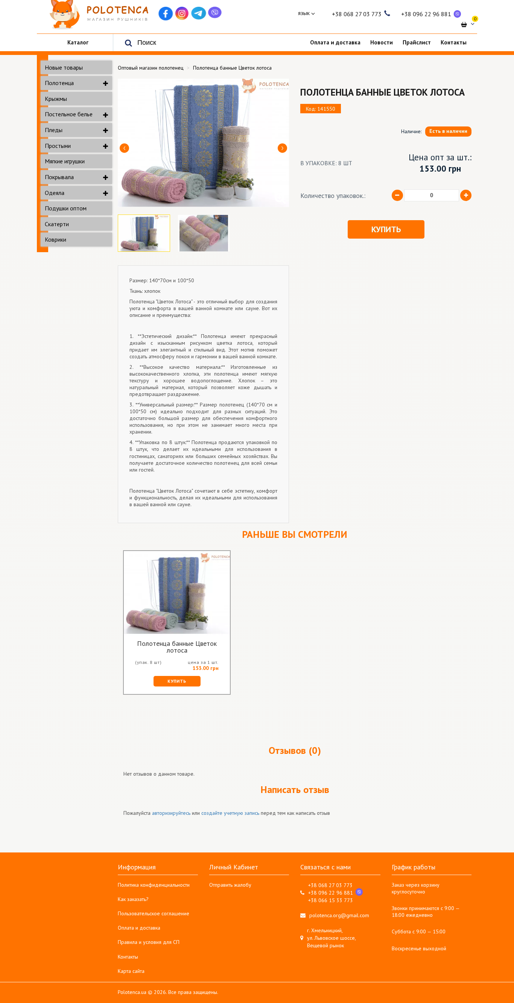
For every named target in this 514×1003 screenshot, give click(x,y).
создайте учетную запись (230, 813)
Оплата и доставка (139, 927)
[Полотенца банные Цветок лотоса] (203, 143)
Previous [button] (124, 148)
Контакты (128, 956)
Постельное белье (69, 114)
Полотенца (59, 83)
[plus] (465, 195)
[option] (203, 143)
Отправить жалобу (230, 884)
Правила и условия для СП (148, 942)
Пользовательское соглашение (153, 913)
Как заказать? (133, 899)
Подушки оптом (66, 208)
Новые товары (64, 67)
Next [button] (282, 148)
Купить (386, 229)
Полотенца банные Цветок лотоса (177, 647)
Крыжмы (56, 98)
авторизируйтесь (171, 813)
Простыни (58, 145)
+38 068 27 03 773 (357, 14)
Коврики (55, 239)
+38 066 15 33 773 (330, 900)
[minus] (397, 195)
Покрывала (59, 177)
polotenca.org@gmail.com (339, 915)
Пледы (53, 130)
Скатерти (57, 224)
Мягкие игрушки (65, 161)
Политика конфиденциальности (154, 884)
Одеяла (54, 192)
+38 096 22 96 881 (426, 14)
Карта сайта (131, 971)
